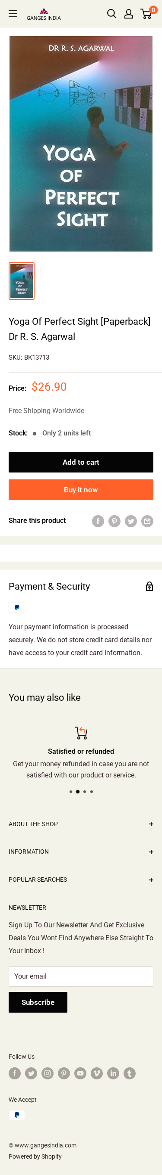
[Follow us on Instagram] (47, 1073)
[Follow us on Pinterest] (64, 1073)
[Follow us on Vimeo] (97, 1073)
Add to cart (81, 462)
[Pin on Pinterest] (114, 520)
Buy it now (81, 489)
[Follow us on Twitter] (31, 1073)
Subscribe (38, 1002)
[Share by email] (147, 520)
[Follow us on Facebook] (15, 1073)
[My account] (128, 14)
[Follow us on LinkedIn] (113, 1073)
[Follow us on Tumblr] (130, 1073)
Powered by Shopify (35, 1156)
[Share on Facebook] (98, 520)
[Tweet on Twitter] (131, 520)
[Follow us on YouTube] (80, 1073)
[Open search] (112, 14)
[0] (146, 14)
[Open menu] (13, 13)
